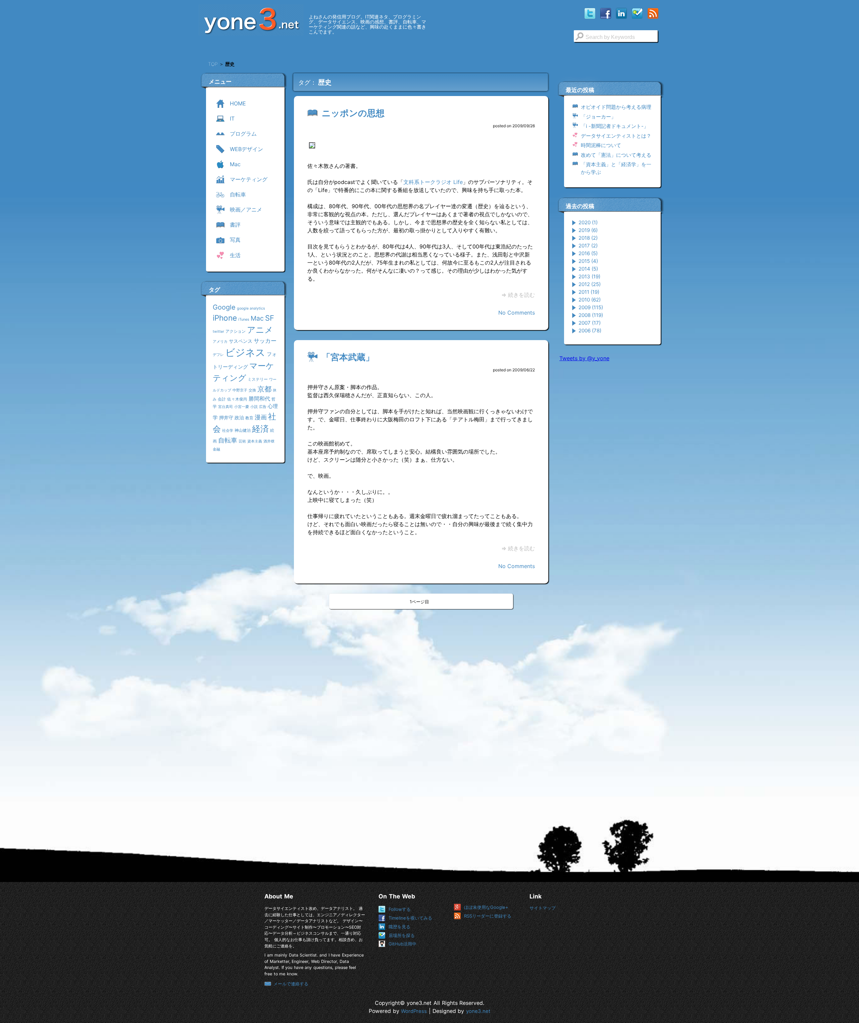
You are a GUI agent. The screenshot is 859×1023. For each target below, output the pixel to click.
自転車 (227, 440)
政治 (239, 417)
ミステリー (258, 379)
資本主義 (254, 441)
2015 (588, 261)
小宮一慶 (241, 407)
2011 (588, 292)
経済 (260, 429)
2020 (588, 222)
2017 (588, 245)
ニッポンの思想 (353, 113)
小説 (254, 407)
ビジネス (245, 352)
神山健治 (243, 430)
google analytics (251, 308)
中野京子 (240, 390)
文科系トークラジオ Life (433, 182)
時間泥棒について (601, 145)
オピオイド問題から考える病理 (616, 107)
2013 (589, 276)
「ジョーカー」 (598, 116)
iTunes (243, 319)
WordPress (414, 1011)
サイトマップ (542, 908)
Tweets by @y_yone (584, 358)
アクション (235, 331)
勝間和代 (259, 398)
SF (269, 318)
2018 (588, 238)
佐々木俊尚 (237, 399)
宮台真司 (225, 407)
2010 (589, 299)
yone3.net (478, 1011)
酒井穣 (268, 441)
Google (224, 307)
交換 (252, 390)
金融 (216, 449)
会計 (222, 399)
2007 (589, 323)
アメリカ (220, 341)
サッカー (265, 340)
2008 (590, 315)
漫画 (261, 417)
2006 (589, 330)
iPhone (225, 317)
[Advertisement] (609, 469)
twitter (218, 331)
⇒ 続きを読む (518, 294)
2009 (590, 307)
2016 (588, 253)
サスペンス (240, 341)
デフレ (218, 355)
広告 (262, 407)
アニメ (260, 330)
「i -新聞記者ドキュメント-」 (615, 126)
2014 (588, 269)
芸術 (242, 441)
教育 (249, 417)
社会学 (227, 430)
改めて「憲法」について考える (616, 155)
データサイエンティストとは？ (616, 136)
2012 (589, 284)
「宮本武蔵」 (348, 357)
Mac (257, 318)
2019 (588, 230)
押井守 (226, 417)
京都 (264, 389)
